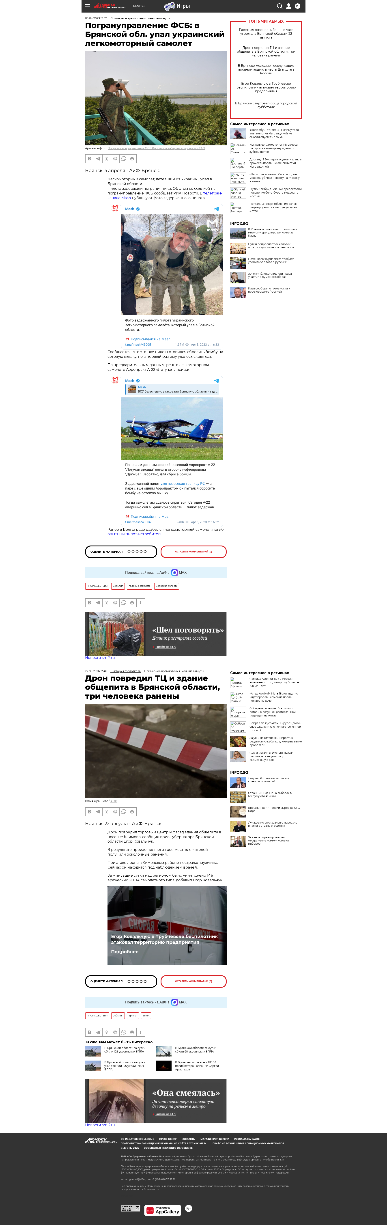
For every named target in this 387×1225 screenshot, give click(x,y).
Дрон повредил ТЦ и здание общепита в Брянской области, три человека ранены (266, 51)
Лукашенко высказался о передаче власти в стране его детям (272, 824)
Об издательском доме (137, 1139)
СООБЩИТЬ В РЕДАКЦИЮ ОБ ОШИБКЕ (168, 1148)
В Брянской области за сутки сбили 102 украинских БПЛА (124, 1049)
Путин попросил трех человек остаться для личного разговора (271, 246)
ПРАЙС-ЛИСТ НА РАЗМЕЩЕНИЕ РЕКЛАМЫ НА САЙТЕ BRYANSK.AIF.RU (164, 1143)
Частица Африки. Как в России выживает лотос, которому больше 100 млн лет (274, 682)
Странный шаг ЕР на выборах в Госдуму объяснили (270, 795)
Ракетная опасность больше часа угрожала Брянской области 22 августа (266, 33)
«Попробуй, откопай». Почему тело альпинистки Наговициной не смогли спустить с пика (274, 133)
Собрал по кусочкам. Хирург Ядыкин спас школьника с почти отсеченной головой (275, 726)
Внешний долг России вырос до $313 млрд (274, 809)
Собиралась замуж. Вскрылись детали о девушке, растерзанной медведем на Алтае (272, 712)
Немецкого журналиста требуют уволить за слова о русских (271, 260)
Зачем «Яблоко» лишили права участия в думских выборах (270, 275)
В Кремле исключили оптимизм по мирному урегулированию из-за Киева (272, 232)
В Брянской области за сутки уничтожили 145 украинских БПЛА (124, 1066)
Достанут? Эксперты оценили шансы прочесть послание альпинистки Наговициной (275, 163)
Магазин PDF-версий (214, 1139)
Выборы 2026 (130, 1148)
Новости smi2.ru (100, 658)
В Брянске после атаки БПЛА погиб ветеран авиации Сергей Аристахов (197, 1066)
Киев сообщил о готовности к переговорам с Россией (269, 290)
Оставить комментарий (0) (193, 551)
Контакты (188, 1139)
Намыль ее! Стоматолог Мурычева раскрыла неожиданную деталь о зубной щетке (273, 148)
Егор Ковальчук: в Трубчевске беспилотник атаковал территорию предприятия (266, 87)
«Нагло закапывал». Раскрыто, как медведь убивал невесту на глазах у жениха (274, 178)
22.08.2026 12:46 (96, 671)
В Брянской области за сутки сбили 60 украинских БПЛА (195, 1049)
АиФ (113, 801)
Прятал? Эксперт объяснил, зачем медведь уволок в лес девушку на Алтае (273, 207)
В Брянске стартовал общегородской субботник (266, 105)
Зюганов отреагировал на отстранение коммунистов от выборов (268, 840)
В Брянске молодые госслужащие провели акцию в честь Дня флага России (266, 69)
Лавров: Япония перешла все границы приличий (268, 780)
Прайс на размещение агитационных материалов (248, 1143)
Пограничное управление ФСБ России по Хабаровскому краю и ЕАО (156, 148)
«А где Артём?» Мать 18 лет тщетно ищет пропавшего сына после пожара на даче (273, 697)
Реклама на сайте (247, 1139)
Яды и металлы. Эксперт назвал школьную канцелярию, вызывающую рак (271, 756)
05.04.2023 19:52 (96, 18)
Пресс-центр (167, 1139)
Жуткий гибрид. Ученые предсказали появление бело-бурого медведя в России (275, 192)
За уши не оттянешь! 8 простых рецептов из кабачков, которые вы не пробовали (275, 741)
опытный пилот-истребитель (135, 534)
